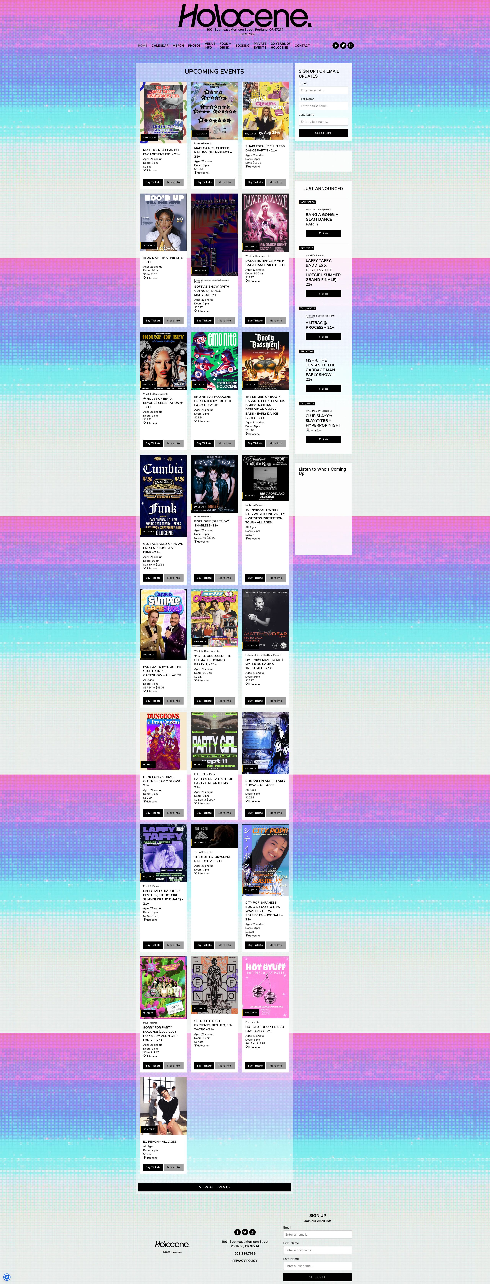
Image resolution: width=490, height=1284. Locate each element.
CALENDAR (160, 45)
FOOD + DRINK (225, 45)
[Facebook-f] (335, 45)
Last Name (306, 114)
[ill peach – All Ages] (163, 1106)
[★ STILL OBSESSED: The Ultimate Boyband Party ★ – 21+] (214, 618)
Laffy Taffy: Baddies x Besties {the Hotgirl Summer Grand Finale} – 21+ (323, 272)
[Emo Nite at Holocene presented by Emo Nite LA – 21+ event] (214, 361)
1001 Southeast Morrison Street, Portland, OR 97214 (245, 29)
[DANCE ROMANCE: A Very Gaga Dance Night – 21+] (265, 223)
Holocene (152, 170)
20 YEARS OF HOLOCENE (281, 45)
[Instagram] (350, 45)
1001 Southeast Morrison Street (244, 1241)
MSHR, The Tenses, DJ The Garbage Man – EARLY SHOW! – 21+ (322, 370)
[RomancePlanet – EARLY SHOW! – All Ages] (265, 743)
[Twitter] (343, 45)
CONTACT (302, 45)
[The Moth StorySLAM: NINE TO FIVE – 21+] (214, 836)
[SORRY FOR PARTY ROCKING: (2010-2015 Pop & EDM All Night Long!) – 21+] (163, 987)
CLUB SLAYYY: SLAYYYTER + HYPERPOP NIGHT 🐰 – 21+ (323, 423)
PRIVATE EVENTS (260, 45)
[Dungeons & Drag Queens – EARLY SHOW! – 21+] (163, 741)
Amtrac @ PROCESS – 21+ (320, 325)
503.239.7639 (245, 34)
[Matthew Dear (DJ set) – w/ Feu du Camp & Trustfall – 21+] (265, 620)
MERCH (178, 45)
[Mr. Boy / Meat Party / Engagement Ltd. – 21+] (163, 113)
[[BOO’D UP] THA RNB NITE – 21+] (163, 222)
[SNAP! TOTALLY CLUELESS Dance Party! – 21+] (265, 111)
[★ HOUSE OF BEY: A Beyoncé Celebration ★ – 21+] (163, 361)
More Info (173, 182)
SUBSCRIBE (323, 133)
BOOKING (242, 45)
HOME (142, 45)
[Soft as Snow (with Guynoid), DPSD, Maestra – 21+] (214, 235)
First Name (306, 98)
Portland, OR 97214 (245, 1246)
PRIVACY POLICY (244, 1261)
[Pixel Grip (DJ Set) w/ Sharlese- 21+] (214, 484)
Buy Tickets (153, 182)
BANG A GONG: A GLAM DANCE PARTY (322, 219)
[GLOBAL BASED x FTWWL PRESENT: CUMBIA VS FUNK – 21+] (163, 496)
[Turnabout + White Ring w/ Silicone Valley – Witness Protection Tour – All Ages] (265, 478)
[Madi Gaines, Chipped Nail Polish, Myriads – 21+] (214, 111)
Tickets (323, 233)
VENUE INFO (210, 45)
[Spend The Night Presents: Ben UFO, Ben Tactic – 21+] (214, 985)
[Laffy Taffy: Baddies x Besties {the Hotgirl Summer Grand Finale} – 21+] (163, 853)
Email (303, 83)
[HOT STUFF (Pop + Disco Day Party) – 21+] (265, 987)
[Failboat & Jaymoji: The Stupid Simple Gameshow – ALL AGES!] (163, 624)
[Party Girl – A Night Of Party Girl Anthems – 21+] (214, 741)
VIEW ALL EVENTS (214, 1187)
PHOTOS (194, 45)
